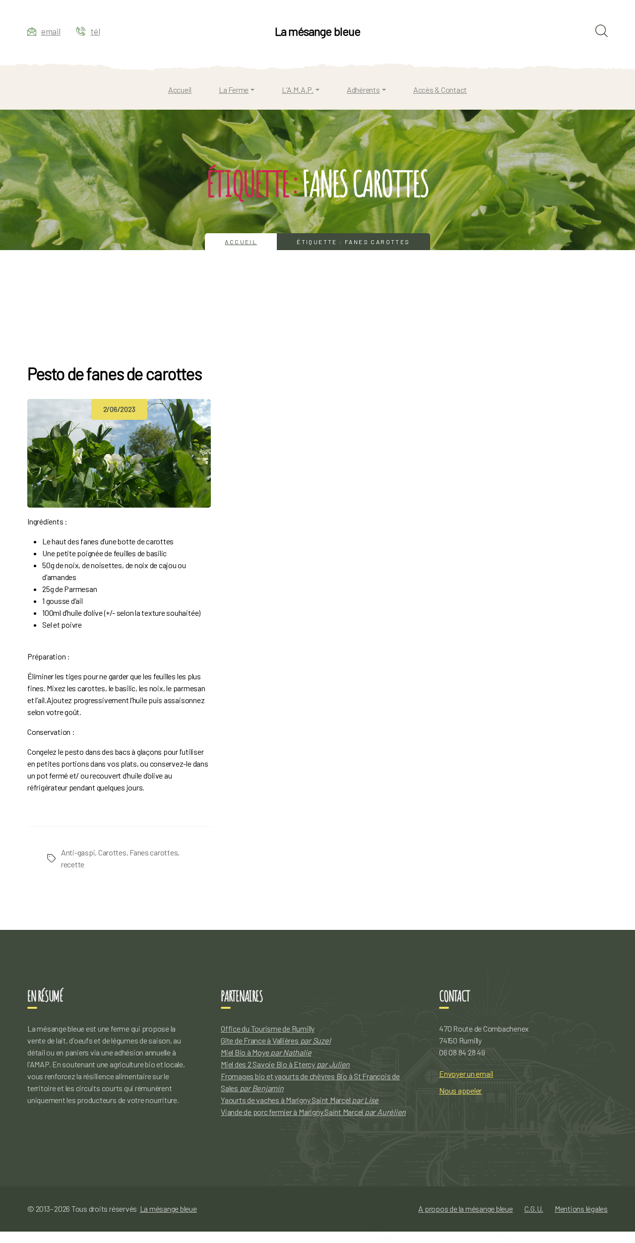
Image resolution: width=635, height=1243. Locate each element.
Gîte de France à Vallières (275, 1040)
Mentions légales (581, 1208)
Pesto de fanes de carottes (114, 373)
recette (72, 864)
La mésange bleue (317, 31)
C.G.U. (534, 1208)
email (51, 31)
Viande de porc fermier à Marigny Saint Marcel (313, 1111)
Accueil (241, 241)
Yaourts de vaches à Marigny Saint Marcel (300, 1100)
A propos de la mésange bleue (465, 1208)
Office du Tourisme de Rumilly (268, 1028)
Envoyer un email (466, 1073)
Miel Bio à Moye (266, 1052)
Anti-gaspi (78, 852)
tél (95, 31)
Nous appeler (460, 1090)
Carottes (112, 852)
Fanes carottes (153, 852)
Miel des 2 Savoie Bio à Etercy (285, 1064)
